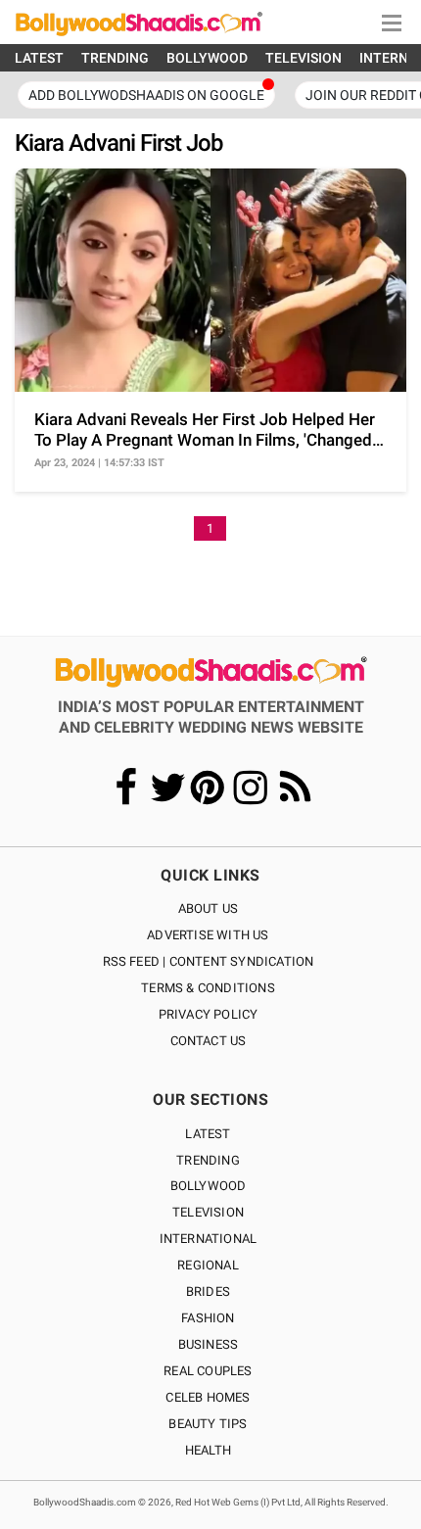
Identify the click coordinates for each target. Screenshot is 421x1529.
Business (208, 1344)
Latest (207, 1133)
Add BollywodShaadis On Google (146, 95)
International (208, 1238)
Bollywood (208, 1185)
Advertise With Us (207, 935)
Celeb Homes (207, 1397)
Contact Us (208, 1040)
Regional (208, 1265)
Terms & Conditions (208, 987)
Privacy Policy (208, 1014)
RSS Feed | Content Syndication (208, 961)
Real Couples (208, 1370)
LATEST (39, 58)
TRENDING (115, 58)
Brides (208, 1291)
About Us (208, 908)
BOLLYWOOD (207, 58)
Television (208, 1212)
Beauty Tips (207, 1423)
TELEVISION (303, 58)
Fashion (207, 1318)
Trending (208, 1160)
